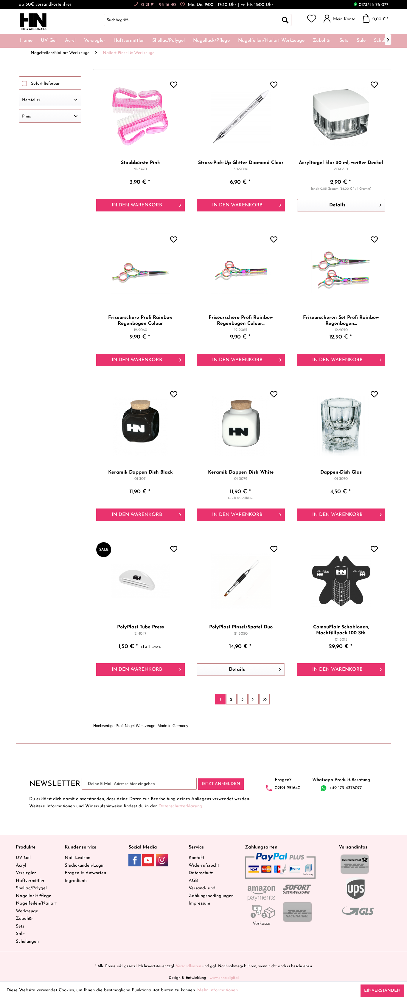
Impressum (199, 903)
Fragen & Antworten (85, 873)
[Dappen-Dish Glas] (341, 426)
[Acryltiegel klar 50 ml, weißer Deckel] (341, 116)
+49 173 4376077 (346, 788)
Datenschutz (201, 873)
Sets (20, 926)
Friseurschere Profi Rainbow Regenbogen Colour (140, 320)
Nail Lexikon (77, 858)
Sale (20, 934)
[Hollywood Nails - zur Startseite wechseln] (33, 22)
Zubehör (24, 918)
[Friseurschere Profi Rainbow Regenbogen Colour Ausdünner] (241, 271)
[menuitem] (203, 20)
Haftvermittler (30, 881)
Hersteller (31, 100)
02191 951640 (287, 788)
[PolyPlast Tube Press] (140, 581)
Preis (26, 116)
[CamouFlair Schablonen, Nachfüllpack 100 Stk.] (341, 581)
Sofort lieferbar (45, 83)
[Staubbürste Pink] (140, 116)
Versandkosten (188, 966)
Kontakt (196, 858)
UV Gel (23, 858)
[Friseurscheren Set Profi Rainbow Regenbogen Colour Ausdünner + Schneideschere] (341, 271)
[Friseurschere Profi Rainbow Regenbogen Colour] (140, 271)
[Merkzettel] (311, 18)
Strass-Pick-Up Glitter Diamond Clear (241, 162)
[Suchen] (285, 20)
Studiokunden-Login (85, 865)
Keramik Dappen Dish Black (140, 472)
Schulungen (27, 941)
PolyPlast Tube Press (140, 627)
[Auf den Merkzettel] (174, 85)
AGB (193, 881)
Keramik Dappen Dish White (241, 472)
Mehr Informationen (217, 990)
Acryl (21, 865)
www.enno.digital (224, 978)
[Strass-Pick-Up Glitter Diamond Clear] (241, 116)
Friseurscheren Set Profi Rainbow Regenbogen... (341, 320)
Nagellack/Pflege (33, 896)
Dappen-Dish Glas (341, 472)
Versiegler (26, 873)
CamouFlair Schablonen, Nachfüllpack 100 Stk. (341, 630)
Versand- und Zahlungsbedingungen (211, 892)
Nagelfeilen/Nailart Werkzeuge (36, 907)
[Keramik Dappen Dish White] (241, 426)
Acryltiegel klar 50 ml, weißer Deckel (341, 162)
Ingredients (76, 881)
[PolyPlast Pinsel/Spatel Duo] (241, 581)
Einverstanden (382, 990)
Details (337, 205)
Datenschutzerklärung (180, 806)
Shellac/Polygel (31, 888)
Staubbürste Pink (140, 162)
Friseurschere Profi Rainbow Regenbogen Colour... (241, 320)
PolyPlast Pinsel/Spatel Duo (241, 627)
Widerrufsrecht (204, 865)
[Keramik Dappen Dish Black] (140, 426)
